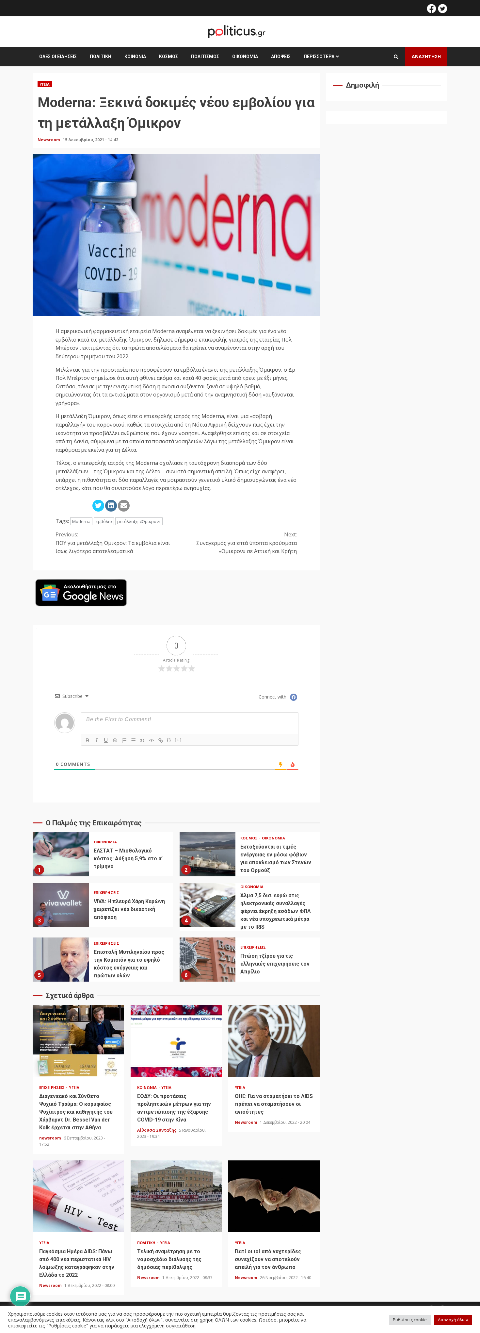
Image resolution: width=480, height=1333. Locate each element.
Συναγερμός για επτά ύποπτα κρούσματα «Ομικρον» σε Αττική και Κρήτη (246, 543)
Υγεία (45, 84)
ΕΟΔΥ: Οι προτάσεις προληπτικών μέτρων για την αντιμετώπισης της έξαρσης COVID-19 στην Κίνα (176, 1041)
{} (169, 739)
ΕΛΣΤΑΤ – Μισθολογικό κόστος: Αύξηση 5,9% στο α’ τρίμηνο (61, 854)
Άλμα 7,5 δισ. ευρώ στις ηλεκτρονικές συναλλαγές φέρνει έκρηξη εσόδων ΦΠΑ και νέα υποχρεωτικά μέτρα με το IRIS (208, 905)
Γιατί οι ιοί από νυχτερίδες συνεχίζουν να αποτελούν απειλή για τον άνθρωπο (274, 1196)
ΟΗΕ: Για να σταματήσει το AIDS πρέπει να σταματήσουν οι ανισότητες (274, 1041)
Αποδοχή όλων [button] (453, 1320)
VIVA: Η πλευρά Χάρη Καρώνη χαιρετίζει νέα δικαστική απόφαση (61, 905)
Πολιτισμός (205, 56)
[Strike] (115, 740)
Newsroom (49, 140)
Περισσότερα (319, 56)
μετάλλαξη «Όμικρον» (139, 521)
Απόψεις (281, 56)
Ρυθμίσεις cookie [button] (410, 1320)
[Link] (160, 740)
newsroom (50, 1138)
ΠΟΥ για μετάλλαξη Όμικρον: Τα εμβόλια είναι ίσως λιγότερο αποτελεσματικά (113, 543)
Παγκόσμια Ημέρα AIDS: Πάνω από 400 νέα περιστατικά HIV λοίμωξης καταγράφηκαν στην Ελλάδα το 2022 (78, 1196)
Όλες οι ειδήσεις (58, 56)
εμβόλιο (104, 521)
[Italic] (96, 740)
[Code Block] (151, 740)
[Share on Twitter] (98, 506)
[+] (178, 739)
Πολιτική (100, 56)
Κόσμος (168, 56)
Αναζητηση (426, 56)
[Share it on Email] (124, 506)
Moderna (81, 521)
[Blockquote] (142, 740)
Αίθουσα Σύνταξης (157, 1130)
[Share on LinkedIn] (111, 506)
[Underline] (105, 740)
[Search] (396, 57)
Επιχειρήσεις (106, 892)
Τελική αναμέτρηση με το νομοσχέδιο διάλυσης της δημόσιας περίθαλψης (176, 1196)
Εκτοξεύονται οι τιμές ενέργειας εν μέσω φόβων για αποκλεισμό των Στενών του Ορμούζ (208, 854)
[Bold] (87, 740)
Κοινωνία (135, 56)
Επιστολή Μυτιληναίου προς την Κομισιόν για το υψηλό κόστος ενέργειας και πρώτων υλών (61, 959)
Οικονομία (245, 56)
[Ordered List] (124, 740)
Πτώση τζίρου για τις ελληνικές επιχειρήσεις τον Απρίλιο (208, 959)
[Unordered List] (133, 740)
